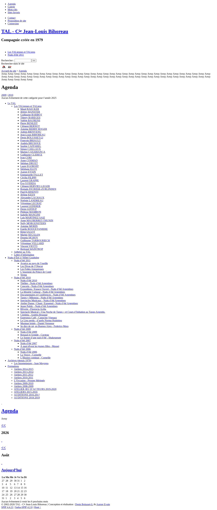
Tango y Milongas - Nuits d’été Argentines (41, 297)
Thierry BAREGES (30, 117)
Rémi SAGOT (27, 232)
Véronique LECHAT (31, 203)
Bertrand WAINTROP (31, 249)
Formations (13, 366)
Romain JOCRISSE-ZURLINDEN (38, 189)
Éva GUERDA (28, 183)
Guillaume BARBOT (31, 114)
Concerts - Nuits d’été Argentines (37, 286)
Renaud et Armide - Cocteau (34, 334)
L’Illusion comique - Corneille (35, 357)
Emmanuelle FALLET (31, 174)
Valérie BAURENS (30, 120)
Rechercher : (7, 60)
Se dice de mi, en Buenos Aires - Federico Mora (44, 326)
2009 (3, 95)
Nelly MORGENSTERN (33, 223)
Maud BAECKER (29, 109)
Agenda (12, 4)
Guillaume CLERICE (31, 154)
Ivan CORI (26, 157)
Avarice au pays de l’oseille (34, 263)
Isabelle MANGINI (30, 214)
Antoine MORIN (29, 226)
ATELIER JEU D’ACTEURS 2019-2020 (35, 389)
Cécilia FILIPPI (28, 177)
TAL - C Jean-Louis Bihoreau (34, 31)
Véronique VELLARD (32, 243)
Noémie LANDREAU (31, 200)
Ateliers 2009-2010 (23, 383)
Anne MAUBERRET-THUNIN (36, 220)
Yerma (23, 274)
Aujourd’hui (11, 470)
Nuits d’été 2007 (22, 340)
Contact (11, 18)
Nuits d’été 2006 (22, 349)
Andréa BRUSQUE (30, 143)
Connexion (13, 23)
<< (3, 425)
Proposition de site (17, 20)
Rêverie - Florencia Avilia (33, 309)
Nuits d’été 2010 (22, 277)
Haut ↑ (37, 507)
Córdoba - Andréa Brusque (33, 314)
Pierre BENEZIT (29, 123)
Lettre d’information (24, 254)
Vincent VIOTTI (28, 246)
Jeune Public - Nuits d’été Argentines (39, 306)
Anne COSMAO (29, 160)
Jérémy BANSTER (30, 112)
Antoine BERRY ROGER (33, 129)
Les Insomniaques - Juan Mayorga (31, 363)
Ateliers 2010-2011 (23, 377)
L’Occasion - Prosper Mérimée (29, 380)
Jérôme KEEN (27, 194)
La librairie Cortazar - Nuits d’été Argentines (42, 292)
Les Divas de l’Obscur (31, 266)
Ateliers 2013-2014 (23, 372)
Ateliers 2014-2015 (23, 369)
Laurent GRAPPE (29, 180)
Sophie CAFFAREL (30, 146)
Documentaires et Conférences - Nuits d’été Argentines (47, 294)
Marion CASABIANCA (32, 152)
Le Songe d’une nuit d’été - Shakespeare (40, 337)
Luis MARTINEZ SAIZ (32, 217)
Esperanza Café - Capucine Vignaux (38, 317)
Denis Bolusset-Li (84, 504)
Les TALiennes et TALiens (21, 52)
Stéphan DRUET (29, 163)
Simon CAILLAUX (30, 149)
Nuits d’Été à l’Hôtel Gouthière (23, 257)
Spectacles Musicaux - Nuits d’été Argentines (43, 300)
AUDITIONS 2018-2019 (27, 397)
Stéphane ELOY (28, 169)
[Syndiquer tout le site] (1, 403)
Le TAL (12, 103)
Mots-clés (12, 9)
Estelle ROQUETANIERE (34, 229)
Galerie (11, 6)
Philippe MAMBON (30, 212)
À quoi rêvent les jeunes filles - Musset (39, 346)
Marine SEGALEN (30, 234)
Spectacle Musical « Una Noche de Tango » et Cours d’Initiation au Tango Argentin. (62, 312)
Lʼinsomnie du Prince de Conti (35, 272)
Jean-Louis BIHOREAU (32, 134)
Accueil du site (8, 71)
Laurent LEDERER (30, 206)
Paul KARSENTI (29, 192)
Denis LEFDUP (28, 209)
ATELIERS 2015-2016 (25, 392)
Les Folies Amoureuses (32, 269)
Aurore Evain (103, 504)
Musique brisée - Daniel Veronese (37, 323)
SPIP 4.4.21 (7, 507)
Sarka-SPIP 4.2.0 (23, 507)
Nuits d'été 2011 (16, 55)
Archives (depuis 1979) (19, 360)
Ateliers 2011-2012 (23, 374)
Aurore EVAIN (28, 172)
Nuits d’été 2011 (22, 260)
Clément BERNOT (30, 126)
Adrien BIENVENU (30, 132)
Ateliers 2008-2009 (23, 386)
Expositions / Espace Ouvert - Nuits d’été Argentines (46, 289)
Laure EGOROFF (29, 166)
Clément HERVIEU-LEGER (35, 186)
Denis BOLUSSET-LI (31, 137)
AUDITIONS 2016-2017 (27, 394)
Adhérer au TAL (22, 252)
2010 (10, 95)
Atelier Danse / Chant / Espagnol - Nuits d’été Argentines (49, 303)
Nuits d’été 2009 (22, 329)
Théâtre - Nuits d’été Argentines (36, 283)
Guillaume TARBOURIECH (35, 240)
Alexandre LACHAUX (32, 197)
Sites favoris (14, 12)
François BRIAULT (30, 140)
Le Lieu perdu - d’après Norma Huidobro (41, 320)
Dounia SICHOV (29, 237)
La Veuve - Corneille (30, 354)
